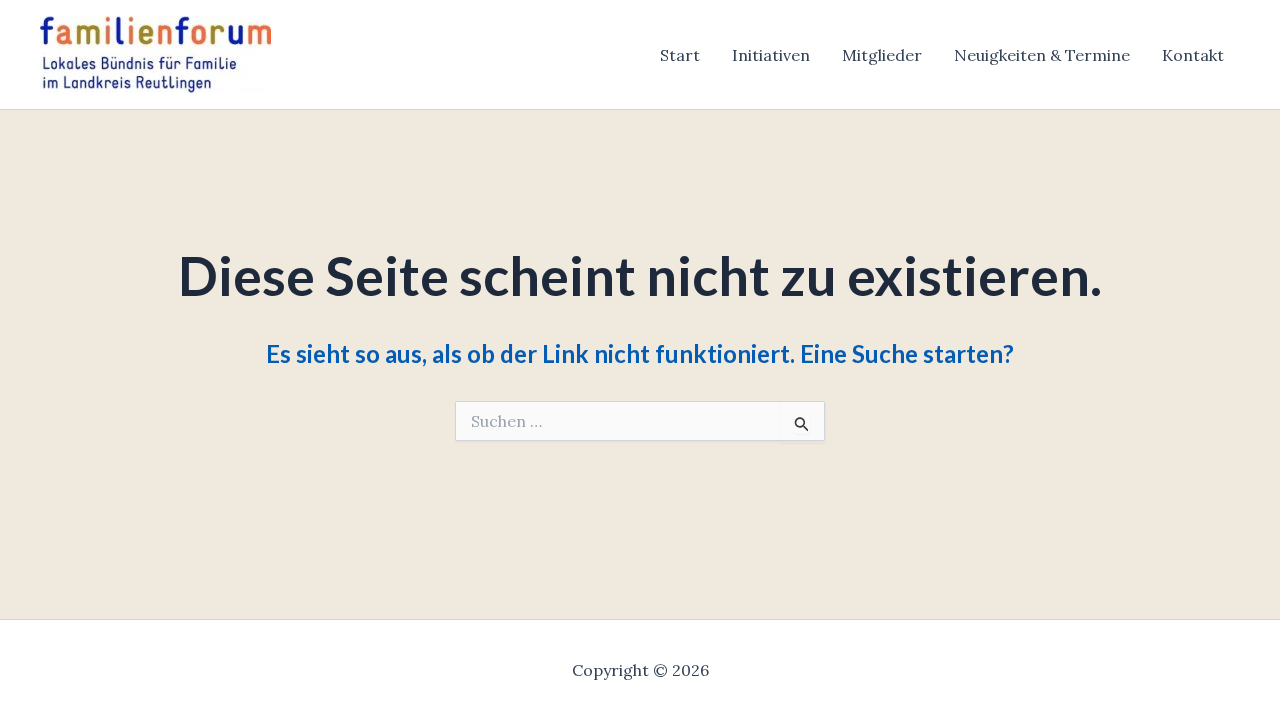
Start (680, 55)
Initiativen (771, 55)
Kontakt (1193, 55)
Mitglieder (882, 55)
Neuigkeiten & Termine (1042, 55)
